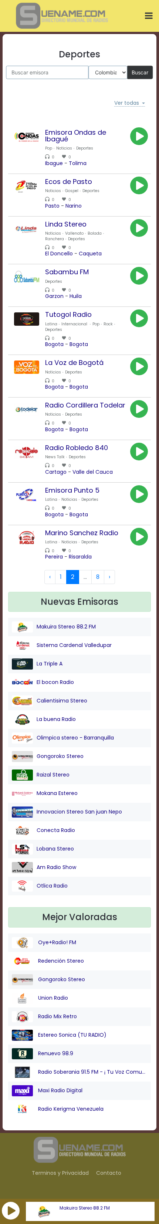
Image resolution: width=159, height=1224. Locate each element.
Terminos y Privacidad (60, 1173)
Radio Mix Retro (57, 1016)
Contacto (108, 1173)
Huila (76, 296)
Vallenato (74, 233)
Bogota (54, 344)
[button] (11, 1211)
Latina (51, 324)
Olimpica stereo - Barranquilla (75, 737)
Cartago (56, 472)
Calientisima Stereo (62, 700)
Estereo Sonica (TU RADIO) (71, 1035)
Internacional (74, 324)
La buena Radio (56, 719)
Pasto (52, 205)
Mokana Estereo (57, 793)
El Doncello (59, 253)
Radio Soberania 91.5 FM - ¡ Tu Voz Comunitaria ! (92, 1072)
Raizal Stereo (53, 774)
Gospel (71, 191)
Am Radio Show (56, 867)
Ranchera (54, 239)
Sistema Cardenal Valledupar (74, 645)
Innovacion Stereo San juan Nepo (79, 811)
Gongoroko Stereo (60, 756)
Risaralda (80, 556)
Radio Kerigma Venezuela (70, 1109)
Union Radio (52, 998)
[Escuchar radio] (139, 136)
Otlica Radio (52, 885)
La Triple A (49, 663)
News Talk (55, 457)
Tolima (78, 163)
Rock (108, 324)
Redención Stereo (60, 961)
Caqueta (90, 253)
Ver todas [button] (126, 103)
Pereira (54, 556)
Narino (73, 205)
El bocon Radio (55, 682)
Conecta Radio (56, 830)
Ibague (54, 163)
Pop (48, 148)
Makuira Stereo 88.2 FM (85, 1208)
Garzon (54, 296)
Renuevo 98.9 (55, 1053)
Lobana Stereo (55, 848)
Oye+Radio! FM (56, 942)
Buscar (140, 72)
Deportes (84, 148)
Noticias (64, 148)
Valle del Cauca (92, 472)
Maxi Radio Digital (59, 1090)
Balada (95, 233)
